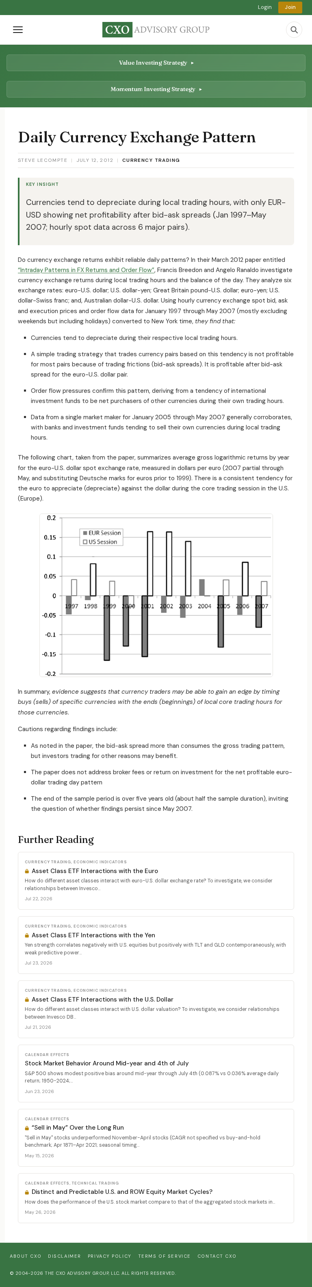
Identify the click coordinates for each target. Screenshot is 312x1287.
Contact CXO (216, 1256)
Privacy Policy (110, 1256)
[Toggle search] (294, 30)
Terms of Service (164, 1256)
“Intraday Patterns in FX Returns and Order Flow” (86, 270)
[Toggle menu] (18, 30)
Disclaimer (64, 1256)
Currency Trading (151, 160)
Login (265, 7)
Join (290, 7)
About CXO (25, 1256)
